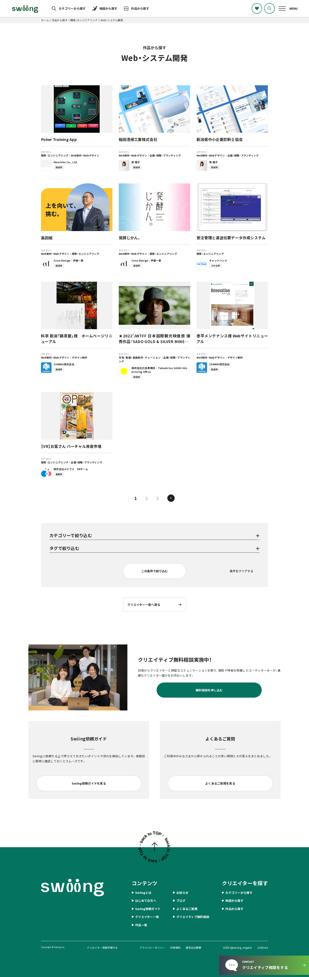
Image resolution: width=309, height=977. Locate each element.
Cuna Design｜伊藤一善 (68, 260)
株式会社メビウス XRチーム (71, 469)
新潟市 (59, 167)
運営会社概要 (193, 947)
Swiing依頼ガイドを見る (89, 783)
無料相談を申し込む (209, 690)
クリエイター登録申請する (102, 947)
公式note (262, 947)
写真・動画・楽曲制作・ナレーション (140, 357)
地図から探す (108, 8)
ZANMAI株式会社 (64, 364)
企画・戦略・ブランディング (165, 155)
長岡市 (59, 474)
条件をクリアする (241, 571)
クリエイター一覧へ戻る (143, 604)
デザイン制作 (79, 357)
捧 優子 (135, 162)
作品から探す (140, 8)
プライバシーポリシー (152, 947)
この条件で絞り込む (154, 571)
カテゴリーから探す (72, 8)
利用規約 (175, 947)
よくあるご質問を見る (220, 783)
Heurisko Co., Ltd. (66, 162)
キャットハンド (218, 260)
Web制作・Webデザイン (85, 155)
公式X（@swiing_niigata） (237, 947)
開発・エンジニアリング (54, 155)
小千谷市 (215, 265)
